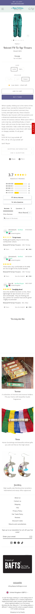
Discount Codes (17, 521)
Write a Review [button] (18, 197)
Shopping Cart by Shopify (17, 612)
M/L (20, 69)
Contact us (17, 501)
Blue (18, 79)
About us (18, 498)
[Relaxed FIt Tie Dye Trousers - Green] (10, 346)
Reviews (17, 517)
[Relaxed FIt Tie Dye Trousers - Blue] (7, 346)
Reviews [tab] (6, 208)
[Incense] (17, 373)
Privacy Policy (17, 511)
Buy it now (17, 97)
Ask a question (17, 153)
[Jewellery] (17, 466)
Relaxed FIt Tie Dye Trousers (12, 245)
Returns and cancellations (17, 524)
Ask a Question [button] (18, 202)
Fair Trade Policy (17, 514)
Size (17, 65)
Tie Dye (10, 79)
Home (17, 44)
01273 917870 (17, 582)
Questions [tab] (19, 208)
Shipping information (17, 149)
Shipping (18, 504)
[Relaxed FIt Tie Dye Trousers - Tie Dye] (5, 346)
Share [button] (7, 249)
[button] (27, 249)
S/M (14, 69)
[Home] (17, 421)
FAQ (17, 508)
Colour (17, 75)
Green (25, 79)
